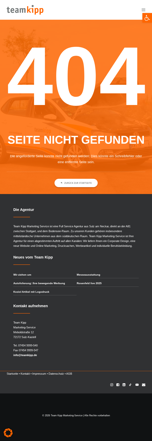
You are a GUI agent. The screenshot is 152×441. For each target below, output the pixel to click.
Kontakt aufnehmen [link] (30, 306)
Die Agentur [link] (23, 210)
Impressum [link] (39, 373)
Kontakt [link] (25, 373)
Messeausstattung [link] (88, 274)
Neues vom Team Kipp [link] (33, 257)
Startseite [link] (12, 373)
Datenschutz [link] (56, 373)
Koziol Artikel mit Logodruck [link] (31, 291)
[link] (147, 18)
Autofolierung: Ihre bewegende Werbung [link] (39, 283)
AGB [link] (69, 373)
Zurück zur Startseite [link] (78, 183)
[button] (143, 10)
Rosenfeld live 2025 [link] (89, 283)
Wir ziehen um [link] (22, 274)
